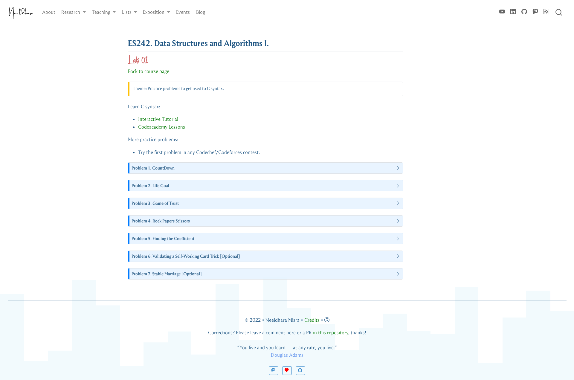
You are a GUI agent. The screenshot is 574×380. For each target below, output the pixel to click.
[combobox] (559, 11)
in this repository (330, 332)
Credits (312, 320)
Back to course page (148, 71)
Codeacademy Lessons (161, 127)
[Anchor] (275, 42)
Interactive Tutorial (158, 119)
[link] (73, 12)
